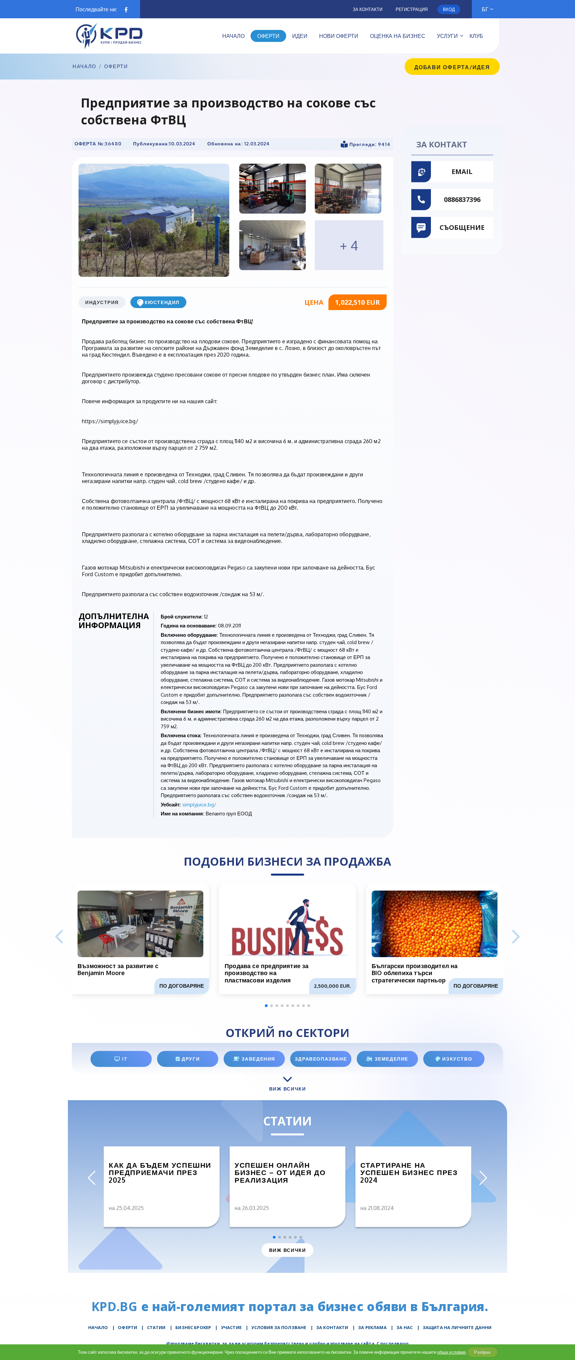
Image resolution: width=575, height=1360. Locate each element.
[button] (516, 937)
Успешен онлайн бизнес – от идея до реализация (280, 1173)
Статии (156, 1327)
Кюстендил (162, 302)
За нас (404, 1327)
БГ (485, 9)
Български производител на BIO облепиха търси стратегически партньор (415, 973)
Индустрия (102, 302)
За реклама (372, 1327)
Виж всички (287, 1250)
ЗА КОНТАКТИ (332, 1327)
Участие (231, 1327)
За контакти (367, 9)
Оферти (116, 67)
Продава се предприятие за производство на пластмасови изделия (267, 973)
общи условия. (452, 1352)
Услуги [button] (447, 36)
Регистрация (412, 9)
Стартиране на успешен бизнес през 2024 (409, 1173)
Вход (449, 9)
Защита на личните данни (457, 1327)
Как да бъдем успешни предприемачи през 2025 (160, 1173)
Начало (84, 67)
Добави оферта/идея (452, 67)
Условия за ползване (278, 1327)
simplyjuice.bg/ (199, 804)
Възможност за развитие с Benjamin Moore (118, 969)
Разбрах (482, 1352)
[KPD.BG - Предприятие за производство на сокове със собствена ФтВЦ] (154, 220)
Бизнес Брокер (193, 1327)
